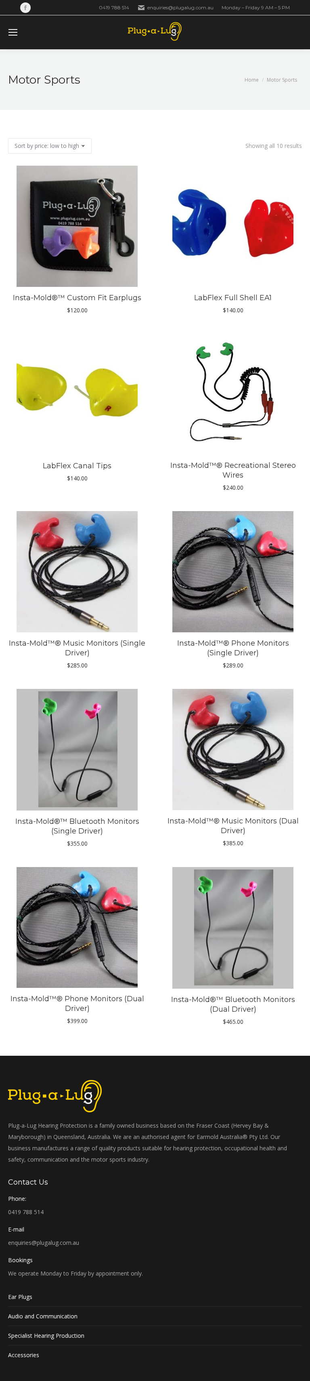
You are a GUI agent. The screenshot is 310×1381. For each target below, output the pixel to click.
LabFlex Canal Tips (77, 465)
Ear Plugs (20, 1297)
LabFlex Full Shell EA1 (233, 297)
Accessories (23, 1355)
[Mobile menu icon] (13, 32)
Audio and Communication (43, 1316)
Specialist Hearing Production (46, 1335)
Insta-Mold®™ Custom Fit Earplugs (77, 297)
